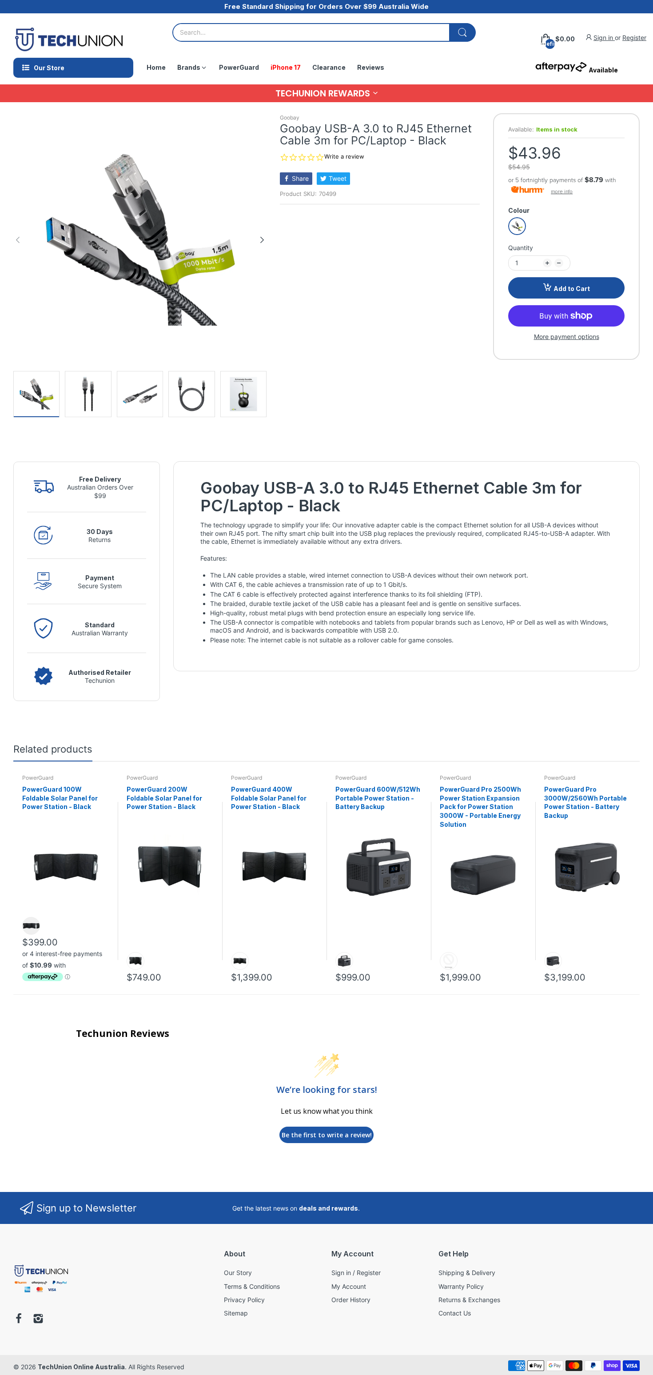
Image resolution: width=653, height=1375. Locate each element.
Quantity (520, 247)
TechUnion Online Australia (81, 1367)
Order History (350, 1299)
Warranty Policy (461, 1286)
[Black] (517, 226)
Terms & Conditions (252, 1286)
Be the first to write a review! (327, 1135)
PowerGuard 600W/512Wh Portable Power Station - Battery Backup (377, 797)
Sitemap (236, 1313)
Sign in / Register (356, 1272)
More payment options (566, 336)
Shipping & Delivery (466, 1272)
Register (634, 37)
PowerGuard (37, 777)
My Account (348, 1286)
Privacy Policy (244, 1299)
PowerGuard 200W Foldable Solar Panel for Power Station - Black (164, 797)
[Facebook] (18, 1319)
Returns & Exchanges (469, 1299)
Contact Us (454, 1313)
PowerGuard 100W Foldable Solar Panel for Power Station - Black (60, 797)
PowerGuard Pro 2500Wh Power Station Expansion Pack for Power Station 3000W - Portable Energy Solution (480, 806)
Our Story (238, 1272)
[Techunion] (41, 1294)
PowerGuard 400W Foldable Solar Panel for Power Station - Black (269, 797)
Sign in (604, 37)
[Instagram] (38, 1319)
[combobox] (323, 32)
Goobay (289, 117)
